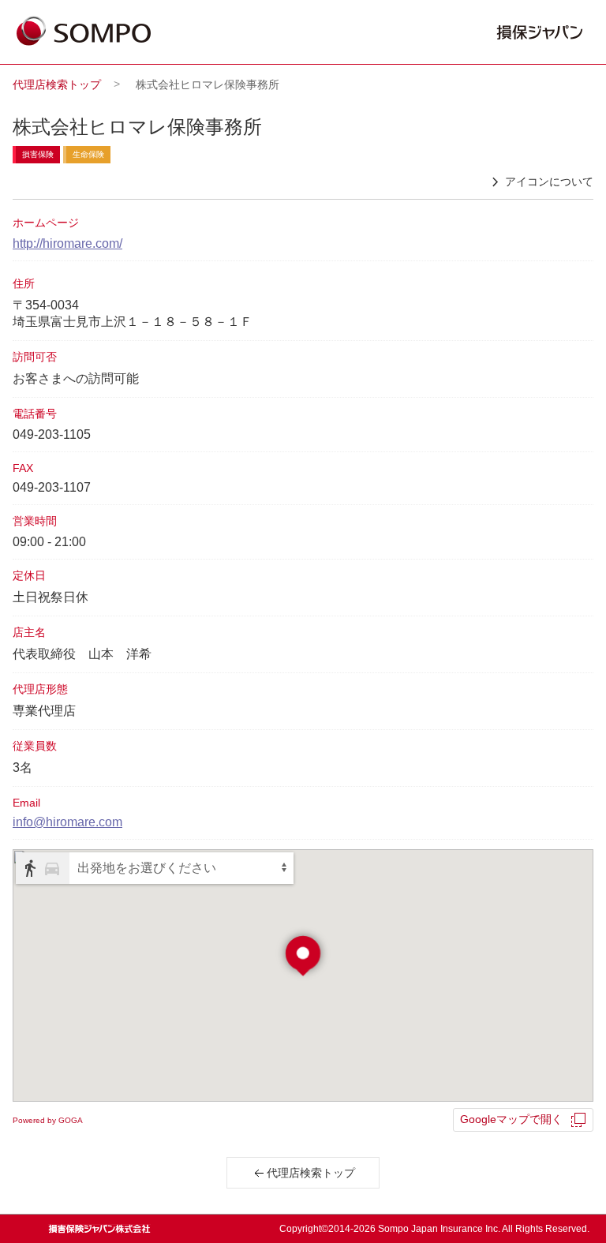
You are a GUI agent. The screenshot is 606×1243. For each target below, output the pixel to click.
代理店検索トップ (57, 84)
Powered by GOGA (48, 1120)
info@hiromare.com (67, 822)
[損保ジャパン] (84, 32)
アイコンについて (549, 181)
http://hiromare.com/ (67, 243)
